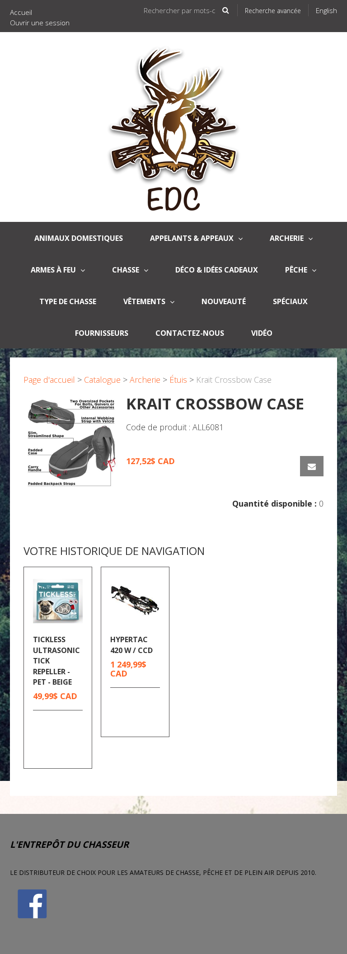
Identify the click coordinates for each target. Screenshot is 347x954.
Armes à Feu (53, 270)
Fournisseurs (101, 333)
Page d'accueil (49, 379)
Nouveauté (224, 301)
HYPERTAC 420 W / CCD (131, 644)
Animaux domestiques (78, 238)
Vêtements (144, 301)
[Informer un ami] (312, 466)
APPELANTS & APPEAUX (192, 238)
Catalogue (102, 379)
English (326, 10)
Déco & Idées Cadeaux (216, 270)
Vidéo (261, 333)
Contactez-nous (189, 333)
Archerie (287, 238)
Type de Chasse (67, 301)
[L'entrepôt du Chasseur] (174, 127)
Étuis (178, 379)
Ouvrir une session (40, 22)
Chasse (125, 270)
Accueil (21, 12)
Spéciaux (290, 301)
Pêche (296, 270)
